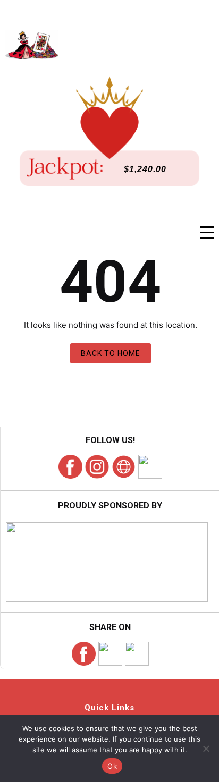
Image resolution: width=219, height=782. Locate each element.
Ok (112, 766)
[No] (205, 748)
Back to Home (110, 353)
